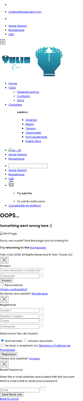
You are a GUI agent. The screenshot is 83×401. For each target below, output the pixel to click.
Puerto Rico (33, 141)
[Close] (4, 260)
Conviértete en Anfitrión (25, 206)
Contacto (23, 96)
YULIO (12, 88)
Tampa (31, 128)
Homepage (38, 248)
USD (11, 34)
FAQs (20, 100)
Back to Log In (9, 399)
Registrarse (16, 30)
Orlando (31, 120)
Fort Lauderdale (36, 137)
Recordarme (13, 285)
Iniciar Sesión (18, 26)
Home (13, 83)
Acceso (34, 358)
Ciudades (15, 105)
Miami (30, 124)
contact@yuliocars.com (25, 12)
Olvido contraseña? (13, 289)
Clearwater (33, 133)
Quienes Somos (28, 92)
